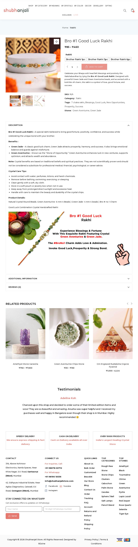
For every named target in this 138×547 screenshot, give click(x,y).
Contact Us (89, 489)
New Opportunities (115, 102)
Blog (86, 485)
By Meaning (54, 6)
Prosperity (69, 106)
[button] (132, 10)
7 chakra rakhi (77, 102)
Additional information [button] (22, 278)
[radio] (75, 59)
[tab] (69, 125)
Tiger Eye (123, 514)
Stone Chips (107, 475)
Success (79, 106)
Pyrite (122, 492)
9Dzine (41, 543)
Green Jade (95, 110)
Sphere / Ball (107, 496)
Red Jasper (124, 501)
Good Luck (100, 102)
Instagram (53, 490)
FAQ (86, 502)
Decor (88, 6)
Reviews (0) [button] (14, 287)
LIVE (75, 15)
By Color (78, 6)
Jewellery (98, 6)
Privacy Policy (91, 539)
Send (14, 516)
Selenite (123, 509)
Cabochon (106, 483)
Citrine (122, 479)
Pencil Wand (107, 505)
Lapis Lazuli (125, 496)
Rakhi (73, 27)
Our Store (89, 481)
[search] (125, 10)
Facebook (53, 486)
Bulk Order (89, 468)
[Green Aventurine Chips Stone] (69, 333)
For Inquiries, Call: (53, 464)
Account (88, 507)
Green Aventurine (81, 110)
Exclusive (67, 15)
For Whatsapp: (52, 472)
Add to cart (96, 67)
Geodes (105, 492)
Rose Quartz (125, 505)
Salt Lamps (107, 501)
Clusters (105, 479)
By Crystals (67, 6)
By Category (41, 6)
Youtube (67, 486)
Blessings (89, 102)
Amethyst (124, 466)
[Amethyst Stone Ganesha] (25, 333)
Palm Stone (107, 488)
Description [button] (15, 125)
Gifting (108, 6)
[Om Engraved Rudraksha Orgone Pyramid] (113, 333)
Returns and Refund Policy (90, 515)
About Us (88, 464)
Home (65, 27)
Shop (30, 6)
